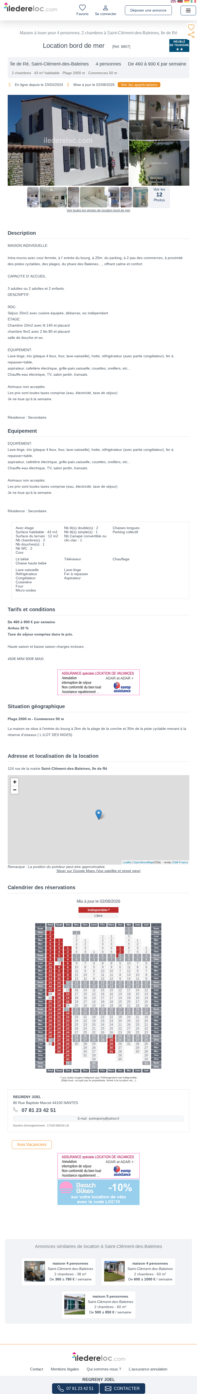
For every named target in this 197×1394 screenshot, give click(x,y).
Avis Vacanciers (31, 1144)
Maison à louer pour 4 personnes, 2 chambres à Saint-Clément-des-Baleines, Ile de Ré (98, 33)
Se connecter (105, 14)
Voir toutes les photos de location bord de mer (98, 210)
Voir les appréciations (139, 85)
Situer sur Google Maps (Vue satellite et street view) (98, 871)
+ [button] (14, 782)
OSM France (180, 862)
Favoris (82, 14)
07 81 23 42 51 (80, 1388)
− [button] (14, 790)
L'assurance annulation (148, 1369)
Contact (36, 1369)
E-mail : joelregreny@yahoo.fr (98, 1118)
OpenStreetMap (143, 862)
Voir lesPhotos (159, 194)
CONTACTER (127, 1388)
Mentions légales (65, 1369)
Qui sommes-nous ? (104, 1369)
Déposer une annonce (148, 10)
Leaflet (127, 862)
